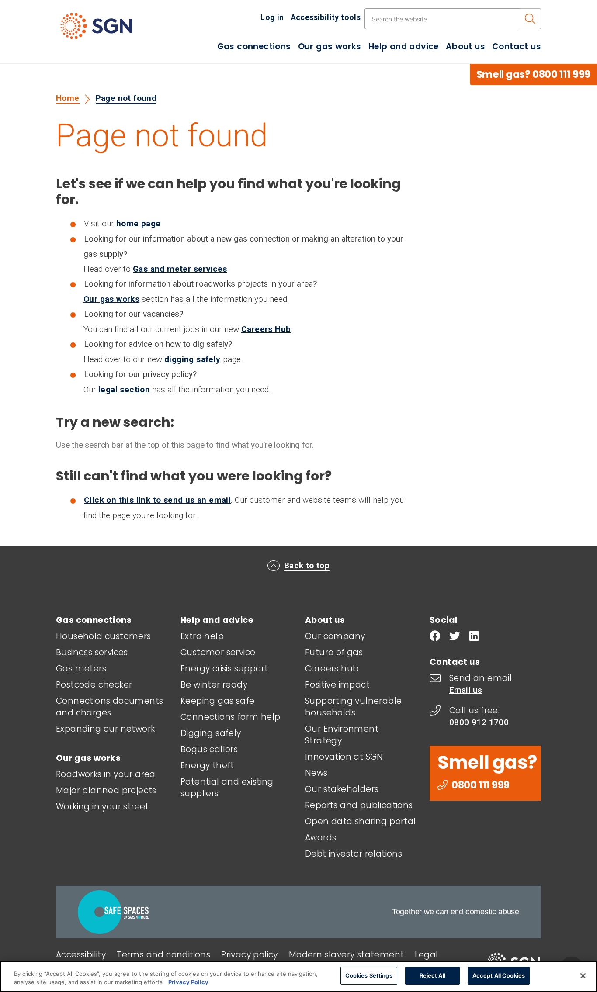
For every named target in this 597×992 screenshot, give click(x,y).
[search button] (530, 18)
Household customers (103, 636)
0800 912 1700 (479, 722)
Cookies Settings (368, 975)
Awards (320, 837)
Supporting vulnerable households (353, 707)
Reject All (432, 975)
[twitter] (454, 637)
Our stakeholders (341, 789)
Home (68, 98)
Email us (465, 690)
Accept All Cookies (498, 975)
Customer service (217, 652)
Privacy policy (249, 955)
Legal (426, 955)
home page (138, 223)
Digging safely (210, 733)
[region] (298, 976)
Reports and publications (359, 805)
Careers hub (331, 668)
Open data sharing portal (360, 821)
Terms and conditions (163, 955)
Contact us (516, 46)
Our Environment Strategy (341, 735)
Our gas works (329, 46)
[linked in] (474, 637)
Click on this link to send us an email (157, 500)
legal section (124, 389)
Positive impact (337, 685)
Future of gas (334, 652)
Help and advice (403, 46)
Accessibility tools (326, 17)
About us (465, 46)
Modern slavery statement (346, 955)
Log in (272, 17)
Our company (335, 636)
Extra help (202, 636)
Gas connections (254, 46)
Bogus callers (209, 749)
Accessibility (81, 955)
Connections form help (230, 717)
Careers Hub (266, 329)
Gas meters (81, 668)
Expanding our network (105, 729)
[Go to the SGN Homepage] (105, 30)
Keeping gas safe (217, 701)
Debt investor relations (353, 854)
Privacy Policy (188, 982)
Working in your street (102, 806)
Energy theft (207, 765)
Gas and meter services (180, 269)
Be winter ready (213, 685)
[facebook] (435, 637)
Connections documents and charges (109, 707)
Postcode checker (94, 685)
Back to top (307, 565)
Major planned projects (106, 790)
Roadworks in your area (106, 774)
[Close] (583, 975)
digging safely (192, 359)
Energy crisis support (224, 668)
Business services (92, 652)
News (316, 773)
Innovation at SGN (344, 757)
